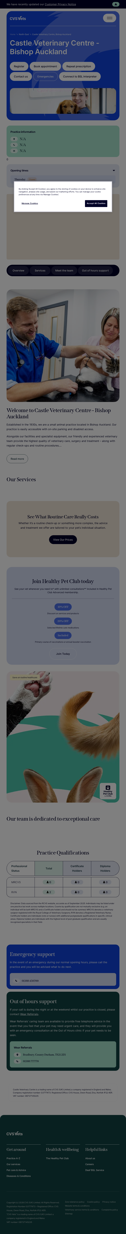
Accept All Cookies (96, 203)
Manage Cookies (30, 203)
